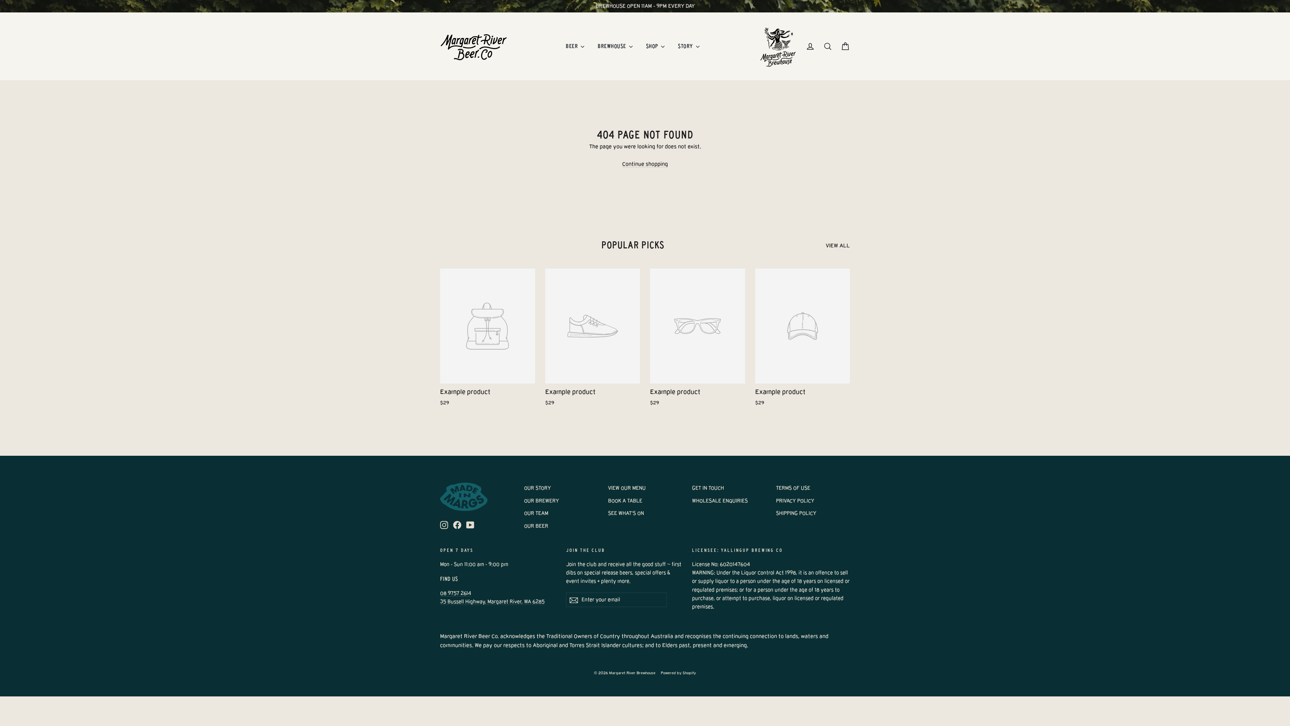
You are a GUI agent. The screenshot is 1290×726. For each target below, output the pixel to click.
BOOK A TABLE (625, 500)
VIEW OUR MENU (627, 488)
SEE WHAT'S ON (626, 513)
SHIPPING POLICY (796, 513)
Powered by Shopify (678, 673)
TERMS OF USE (793, 488)
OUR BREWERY (541, 500)
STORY (686, 46)
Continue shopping (645, 164)
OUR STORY (537, 488)
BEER (572, 46)
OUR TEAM (536, 513)
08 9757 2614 (455, 593)
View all (838, 245)
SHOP (652, 46)
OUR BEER (536, 526)
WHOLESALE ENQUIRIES (720, 500)
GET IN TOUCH (708, 488)
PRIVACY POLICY (795, 500)
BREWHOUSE (613, 46)
